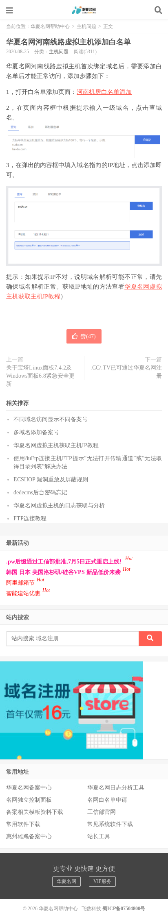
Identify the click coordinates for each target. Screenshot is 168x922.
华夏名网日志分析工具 (115, 788)
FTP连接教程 (29, 518)
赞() (88, 336)
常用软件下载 (23, 824)
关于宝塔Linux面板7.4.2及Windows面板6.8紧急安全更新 (40, 376)
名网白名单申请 (107, 800)
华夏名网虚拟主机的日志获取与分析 (59, 505)
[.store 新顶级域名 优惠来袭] (71, 710)
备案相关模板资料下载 (34, 812)
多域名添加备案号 (36, 432)
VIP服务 (102, 881)
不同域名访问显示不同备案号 (50, 419)
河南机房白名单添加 (104, 92)
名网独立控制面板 (29, 800)
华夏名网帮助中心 (84, 10)
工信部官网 (101, 812)
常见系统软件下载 (110, 824)
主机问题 (86, 26)
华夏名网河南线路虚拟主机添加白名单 (68, 42)
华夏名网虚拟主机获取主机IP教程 (56, 445)
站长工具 (98, 836)
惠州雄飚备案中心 (29, 836)
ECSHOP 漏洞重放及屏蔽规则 (50, 479)
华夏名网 (66, 881)
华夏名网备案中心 (29, 788)
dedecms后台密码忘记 (40, 492)
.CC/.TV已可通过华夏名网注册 (126, 372)
